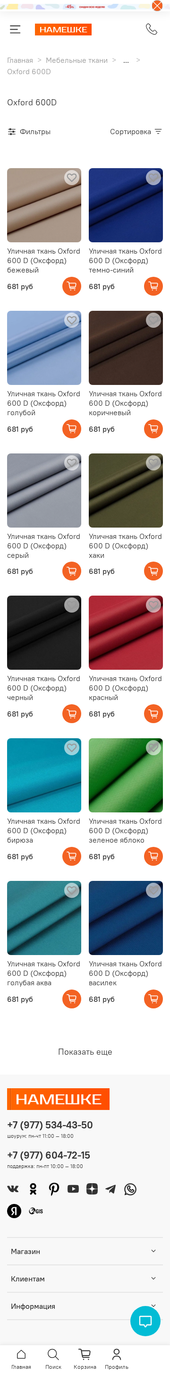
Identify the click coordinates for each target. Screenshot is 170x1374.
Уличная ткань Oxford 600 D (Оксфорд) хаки (125, 545)
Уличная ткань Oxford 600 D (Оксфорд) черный (43, 688)
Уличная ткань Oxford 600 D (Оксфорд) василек (125, 973)
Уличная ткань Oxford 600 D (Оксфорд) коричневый (125, 403)
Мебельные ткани (77, 60)
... (126, 60)
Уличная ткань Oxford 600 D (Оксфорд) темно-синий (125, 260)
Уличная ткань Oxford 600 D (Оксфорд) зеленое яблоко (125, 830)
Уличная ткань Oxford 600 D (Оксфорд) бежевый (43, 260)
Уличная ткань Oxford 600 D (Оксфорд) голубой (43, 403)
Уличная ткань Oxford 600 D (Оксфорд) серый (43, 545)
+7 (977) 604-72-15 (48, 1155)
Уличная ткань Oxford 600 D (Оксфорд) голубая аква (43, 973)
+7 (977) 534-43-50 (50, 1124)
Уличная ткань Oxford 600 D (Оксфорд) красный (125, 688)
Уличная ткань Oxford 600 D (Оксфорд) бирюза (43, 830)
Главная (20, 60)
